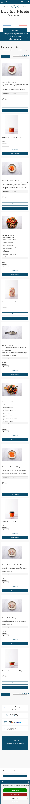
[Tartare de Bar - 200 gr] (15, 605)
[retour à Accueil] (2, 43)
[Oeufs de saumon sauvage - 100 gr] (15, 124)
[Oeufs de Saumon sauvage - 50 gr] (15, 658)
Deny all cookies (15, 794)
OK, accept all (15, 790)
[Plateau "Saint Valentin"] (15, 389)
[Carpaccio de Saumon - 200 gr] (15, 454)
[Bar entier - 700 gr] (15, 332)
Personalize (15, 798)
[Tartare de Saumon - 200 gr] (15, 168)
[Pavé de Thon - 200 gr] (15, 69)
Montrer (16, 50)
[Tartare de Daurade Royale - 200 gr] (15, 552)
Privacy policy (15, 801)
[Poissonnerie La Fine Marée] (15, 10)
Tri (1, 50)
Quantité (4, 99)
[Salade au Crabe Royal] (15, 289)
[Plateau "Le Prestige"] (15, 222)
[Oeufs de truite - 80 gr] (15, 509)
